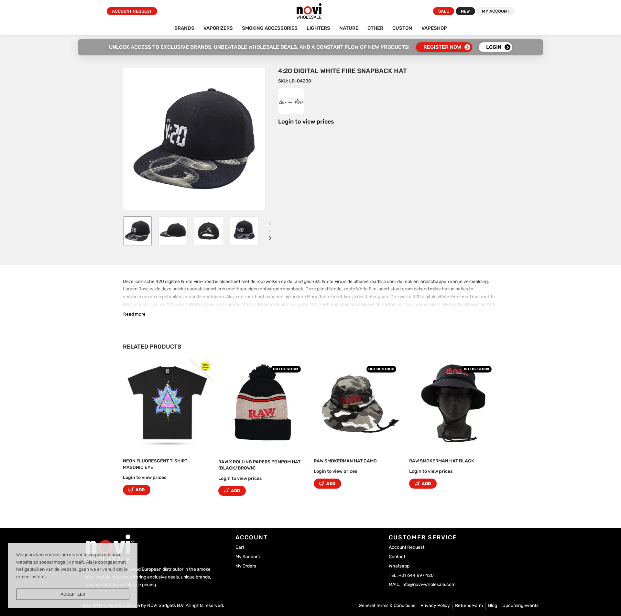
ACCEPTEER (72, 594)
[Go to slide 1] (143, 369)
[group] (167, 403)
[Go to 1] (137, 230)
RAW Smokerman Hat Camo (345, 461)
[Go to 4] (244, 230)
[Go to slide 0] (134, 369)
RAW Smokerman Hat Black (441, 461)
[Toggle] (134, 314)
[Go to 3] (208, 230)
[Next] (270, 238)
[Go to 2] (173, 230)
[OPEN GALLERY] (194, 139)
